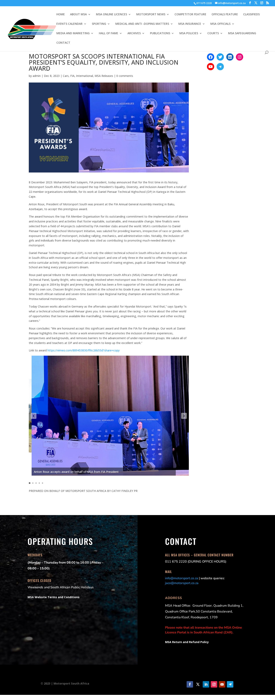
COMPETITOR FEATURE (190, 14)
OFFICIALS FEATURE (225, 14)
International (84, 76)
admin (37, 76)
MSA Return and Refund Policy (187, 642)
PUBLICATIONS (160, 33)
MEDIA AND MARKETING (73, 33)
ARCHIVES (134, 33)
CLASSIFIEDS (251, 14)
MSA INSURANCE (189, 24)
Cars (66, 76)
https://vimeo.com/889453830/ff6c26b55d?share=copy (84, 350)
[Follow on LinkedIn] (206, 684)
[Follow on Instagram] (214, 684)
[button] (33, 416)
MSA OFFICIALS (220, 24)
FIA (72, 76)
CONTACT (63, 42)
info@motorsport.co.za (181, 578)
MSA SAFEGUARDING (242, 33)
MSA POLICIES (188, 33)
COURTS (213, 33)
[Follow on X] (198, 684)
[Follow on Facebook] (190, 684)
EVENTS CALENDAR (69, 24)
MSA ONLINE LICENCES (111, 14)
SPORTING (99, 24)
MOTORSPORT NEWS (150, 14)
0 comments (124, 76)
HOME (60, 14)
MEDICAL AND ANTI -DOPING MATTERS (142, 24)
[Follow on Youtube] (222, 684)
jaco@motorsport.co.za (181, 583)
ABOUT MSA (78, 14)
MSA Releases (104, 76)
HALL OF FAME (108, 33)
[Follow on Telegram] (230, 684)
